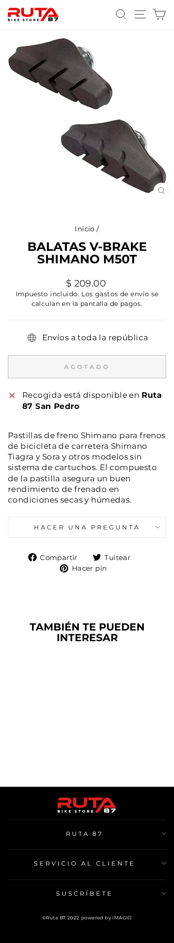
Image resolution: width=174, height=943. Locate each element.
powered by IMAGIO (106, 918)
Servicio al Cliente (84, 863)
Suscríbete (84, 893)
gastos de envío (122, 294)
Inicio (84, 228)
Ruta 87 (85, 833)
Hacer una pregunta (87, 527)
